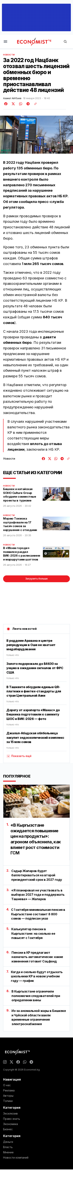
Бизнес (8, 1129)
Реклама (9, 1090)
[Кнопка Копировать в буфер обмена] (34, 103)
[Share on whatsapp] (20, 103)
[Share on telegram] (27, 103)
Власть (8, 1147)
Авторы (8, 1095)
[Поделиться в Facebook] (6, 103)
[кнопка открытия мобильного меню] (5, 41)
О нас (7, 1085)
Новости (9, 55)
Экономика (10, 1124)
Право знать (11, 1118)
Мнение (8, 1152)
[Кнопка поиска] (65, 42)
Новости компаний (15, 1157)
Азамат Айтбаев (12, 98)
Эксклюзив (10, 1113)
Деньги (8, 1141)
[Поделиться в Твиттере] (12, 103)
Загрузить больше (36, 578)
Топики (8, 1101)
